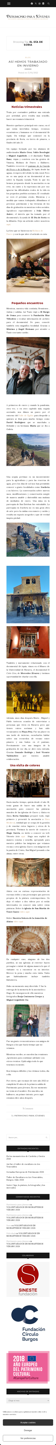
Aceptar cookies (28, 1422)
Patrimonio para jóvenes (30, 1115)
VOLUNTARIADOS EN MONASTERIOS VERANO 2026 (20, 1226)
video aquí (24, 912)
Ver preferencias (28, 1438)
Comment (28, 1108)
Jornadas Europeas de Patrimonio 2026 (25, 1172)
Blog (28, 57)
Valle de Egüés (26, 415)
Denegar (28, 1430)
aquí (23, 836)
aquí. (8, 224)
